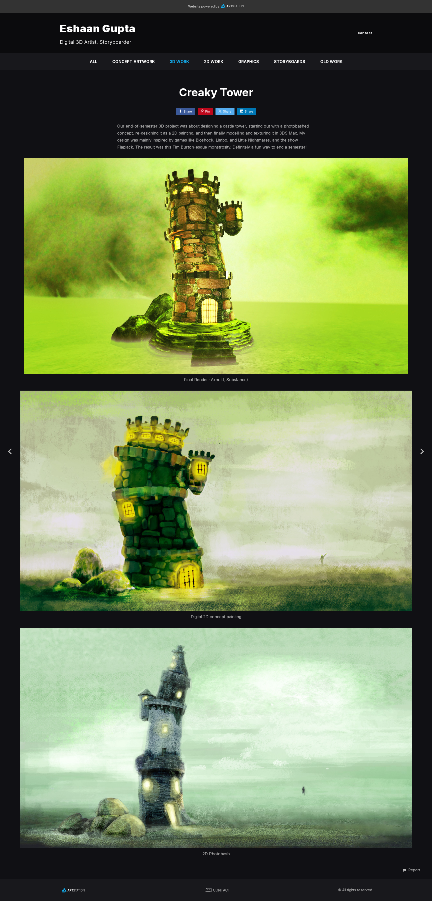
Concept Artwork (133, 61)
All (93, 61)
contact (365, 33)
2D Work (213, 61)
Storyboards (289, 61)
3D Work (179, 61)
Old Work (331, 61)
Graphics (248, 61)
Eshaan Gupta (98, 28)
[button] (411, 870)
